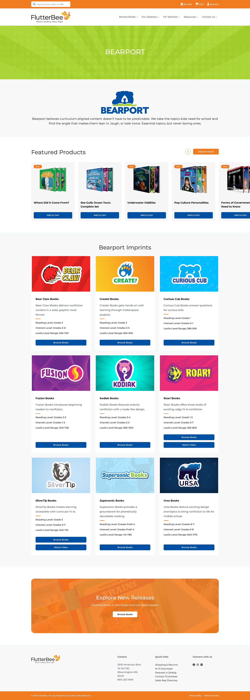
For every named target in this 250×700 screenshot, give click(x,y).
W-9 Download (163, 668)
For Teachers (170, 16)
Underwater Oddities (141, 202)
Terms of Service (211, 696)
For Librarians (149, 16)
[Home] (50, 16)
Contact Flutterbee (166, 676)
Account (214, 4)
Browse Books (127, 16)
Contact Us (208, 16)
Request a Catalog (165, 672)
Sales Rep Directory (166, 680)
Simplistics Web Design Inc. (79, 696)
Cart (201, 4)
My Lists (187, 4)
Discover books (206, 151)
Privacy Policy (195, 696)
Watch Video (189, 445)
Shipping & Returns (166, 664)
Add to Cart (53, 215)
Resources (190, 16)
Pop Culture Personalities (191, 202)
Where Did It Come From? (51, 202)
